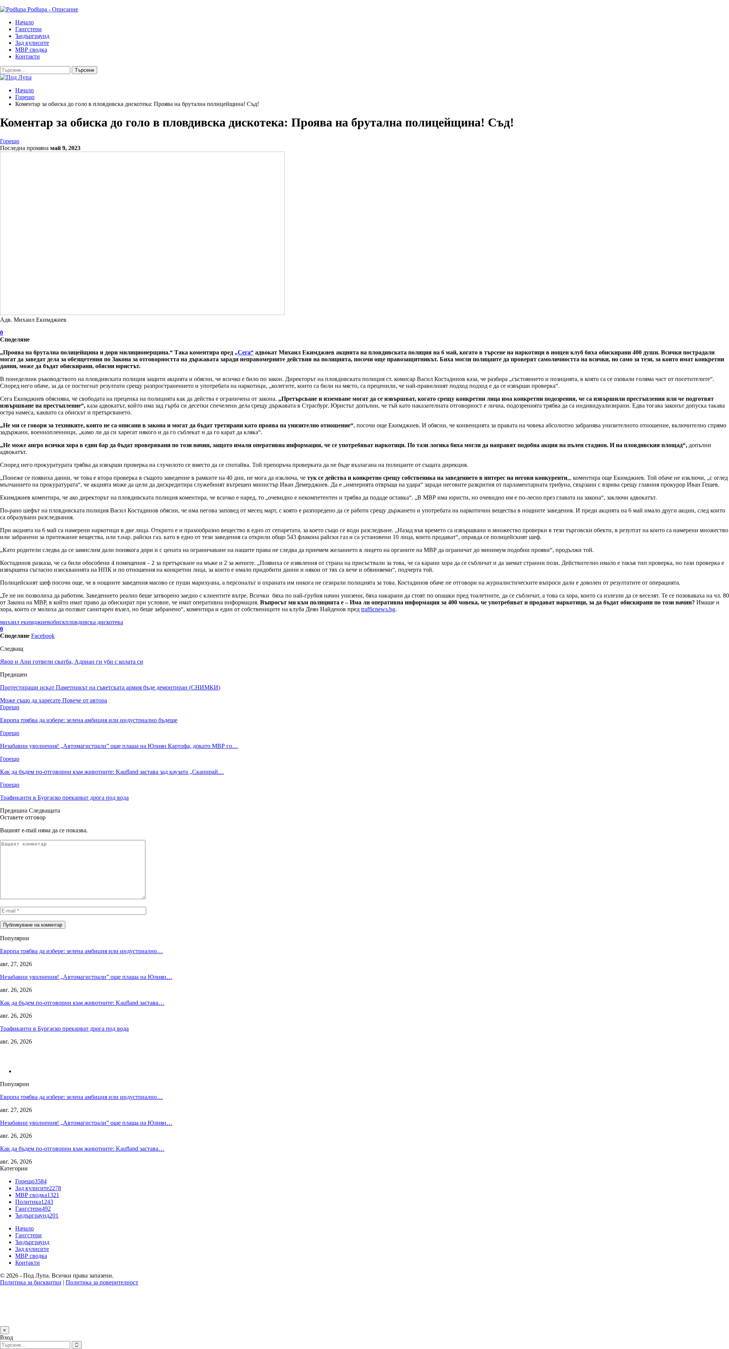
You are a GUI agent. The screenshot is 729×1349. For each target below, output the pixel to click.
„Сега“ (244, 352)
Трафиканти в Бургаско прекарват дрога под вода (64, 1028)
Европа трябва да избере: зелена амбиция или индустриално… (81, 951)
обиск (57, 622)
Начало (24, 22)
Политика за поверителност (102, 1282)
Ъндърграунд (32, 36)
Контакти (27, 56)
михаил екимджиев (25, 622)
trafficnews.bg (378, 609)
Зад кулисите (32, 43)
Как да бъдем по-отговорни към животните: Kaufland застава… (82, 1002)
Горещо (9, 141)
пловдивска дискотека (94, 622)
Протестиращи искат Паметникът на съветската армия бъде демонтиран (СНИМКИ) (110, 687)
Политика (34, 1202)
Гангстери (28, 29)
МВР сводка (31, 49)
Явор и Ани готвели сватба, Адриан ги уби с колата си (71, 661)
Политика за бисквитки (31, 1282)
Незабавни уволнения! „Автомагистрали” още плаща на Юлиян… (86, 977)
